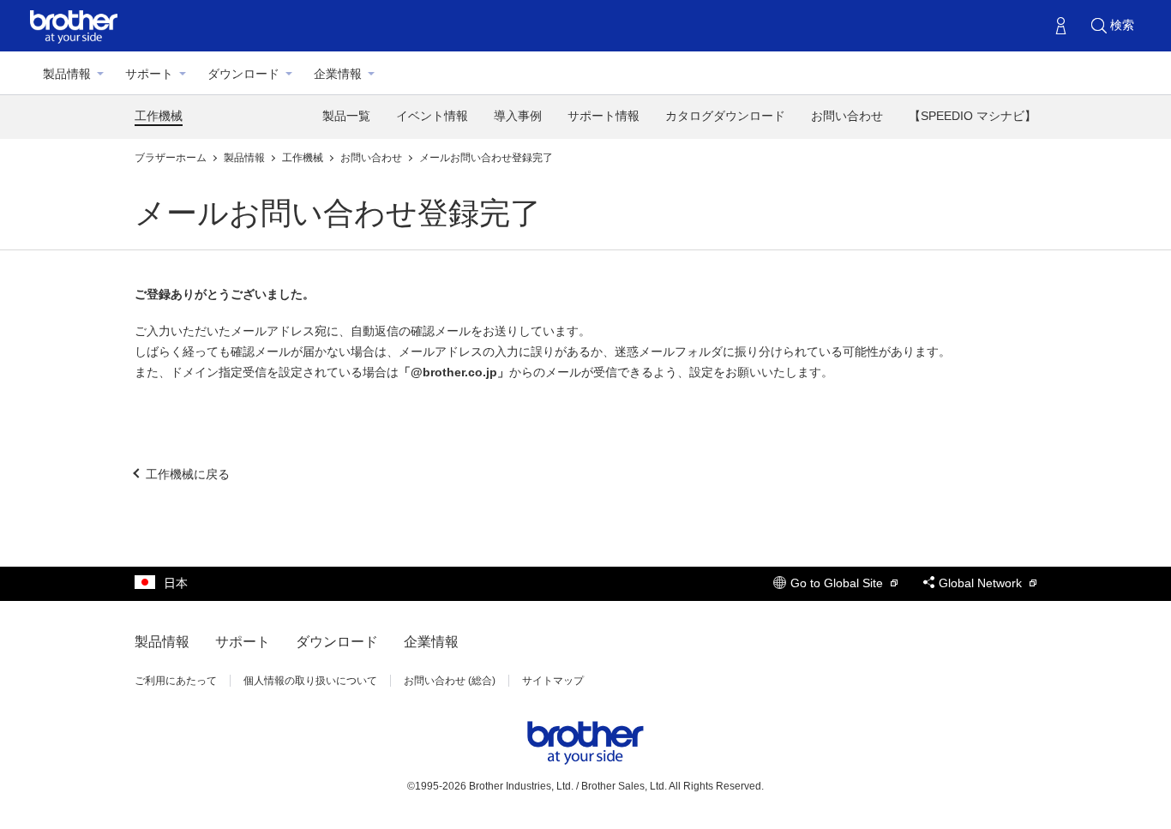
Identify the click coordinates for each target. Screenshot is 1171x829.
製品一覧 (346, 116)
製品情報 (67, 74)
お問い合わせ (847, 116)
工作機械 (159, 116)
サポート (149, 74)
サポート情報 (603, 116)
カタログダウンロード (725, 116)
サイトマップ (553, 681)
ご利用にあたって (176, 681)
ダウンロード (243, 74)
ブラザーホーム (172, 158)
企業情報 (338, 74)
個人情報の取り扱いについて (310, 681)
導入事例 (518, 116)
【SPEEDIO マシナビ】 (972, 116)
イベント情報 (432, 116)
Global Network (982, 583)
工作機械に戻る (188, 474)
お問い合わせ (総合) (449, 681)
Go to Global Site (838, 583)
